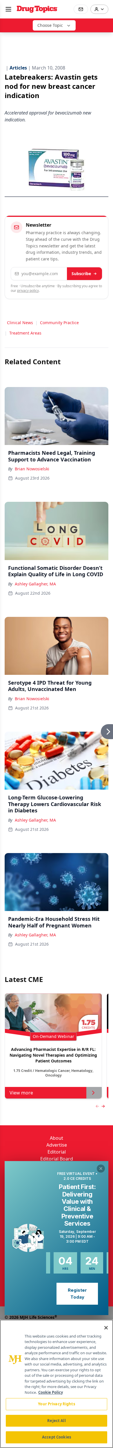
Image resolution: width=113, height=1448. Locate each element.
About (56, 1138)
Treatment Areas (25, 333)
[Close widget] (101, 1169)
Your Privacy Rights (56, 1403)
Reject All (56, 1420)
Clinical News (20, 322)
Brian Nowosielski (32, 469)
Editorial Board (56, 1159)
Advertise (56, 1145)
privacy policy (28, 290)
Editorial (57, 1152)
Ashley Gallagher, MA (35, 584)
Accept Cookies (56, 1437)
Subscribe (81, 273)
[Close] (106, 1327)
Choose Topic (50, 25)
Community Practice (59, 322)
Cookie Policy (50, 1392)
